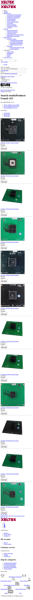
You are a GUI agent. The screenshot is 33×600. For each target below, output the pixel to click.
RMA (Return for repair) (13, 36)
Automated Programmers (10, 563)
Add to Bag (3, 148)
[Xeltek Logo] (7, 4)
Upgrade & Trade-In (12, 26)
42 (22, 516)
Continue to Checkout (11, 82)
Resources (9, 46)
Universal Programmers (10, 564)
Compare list (7, 556)
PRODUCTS (7, 13)
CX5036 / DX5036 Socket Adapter (10, 308)
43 (23, 516)
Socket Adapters (11, 20)
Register (6, 70)
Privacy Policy (7, 534)
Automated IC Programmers (14, 14)
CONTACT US (8, 57)
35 (11, 516)
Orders (5, 64)
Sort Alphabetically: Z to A (10, 107)
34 (9, 516)
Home (2, 91)
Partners (9, 54)
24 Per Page (7, 113)
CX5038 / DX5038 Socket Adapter (10, 374)
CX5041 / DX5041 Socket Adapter (10, 474)
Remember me (6, 79)
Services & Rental (11, 24)
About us (6, 533)
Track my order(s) (5, 68)
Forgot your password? (11, 73)
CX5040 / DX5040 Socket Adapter (10, 440)
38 (15, 516)
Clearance (9, 27)
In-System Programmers (10, 566)
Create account (7, 544)
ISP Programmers (11, 19)
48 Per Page (7, 114)
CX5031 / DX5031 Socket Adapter (10, 142)
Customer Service (11, 33)
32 (6, 516)
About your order (8, 553)
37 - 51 (5, 517)
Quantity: (3, 145)
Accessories (10, 23)
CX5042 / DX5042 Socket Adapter (10, 507)
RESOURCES (7, 37)
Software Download (12, 30)
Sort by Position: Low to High (11, 105)
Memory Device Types (16, 44)
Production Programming (16, 43)
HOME (6, 12)
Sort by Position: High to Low (11, 106)
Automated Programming (16, 40)
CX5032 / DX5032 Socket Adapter (10, 176)
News (8, 56)
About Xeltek (10, 52)
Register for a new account (7, 76)
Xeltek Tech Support (12, 32)
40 (19, 516)
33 (7, 516)
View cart (3, 82)
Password (3, 73)
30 (3, 516)
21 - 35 (2, 514)
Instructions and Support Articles (15, 34)
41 (20, 516)
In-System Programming (16, 42)
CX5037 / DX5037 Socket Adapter (10, 341)
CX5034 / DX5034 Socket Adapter (10, 242)
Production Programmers (13, 17)
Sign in (2, 70)
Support (6, 29)
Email (2, 72)
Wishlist (6, 555)
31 (4, 516)
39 (17, 516)
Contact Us (7, 536)
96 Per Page (7, 116)
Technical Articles (11, 39)
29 (1, 516)
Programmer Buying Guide (17, 47)
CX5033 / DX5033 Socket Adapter (10, 209)
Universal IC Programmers (14, 16)
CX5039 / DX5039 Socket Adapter (10, 407)
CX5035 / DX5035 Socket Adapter (10, 275)
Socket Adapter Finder (12, 22)
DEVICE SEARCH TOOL (8, 90)
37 (14, 516)
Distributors (10, 53)
